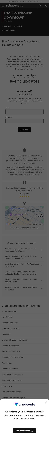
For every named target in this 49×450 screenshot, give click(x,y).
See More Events (23, 431)
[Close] (45, 402)
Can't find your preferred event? (24, 412)
